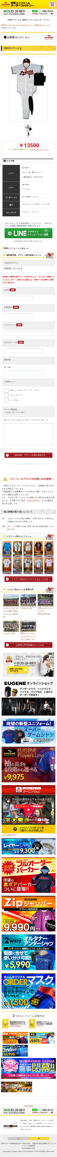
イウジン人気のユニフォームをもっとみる (29, 579)
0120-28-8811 (33, 500)
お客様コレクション (42, 25)
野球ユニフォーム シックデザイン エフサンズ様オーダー (27, 636)
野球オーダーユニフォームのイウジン (16, 25)
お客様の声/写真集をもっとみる (30, 645)
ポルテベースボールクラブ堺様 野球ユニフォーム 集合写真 (10, 612)
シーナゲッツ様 (9, 633)
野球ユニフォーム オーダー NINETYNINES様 (45, 611)
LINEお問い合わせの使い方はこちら (28, 241)
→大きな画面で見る (8, 835)
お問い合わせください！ (40, 149)
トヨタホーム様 (26, 608)
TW (18, 1138)
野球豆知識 (28, 1106)
